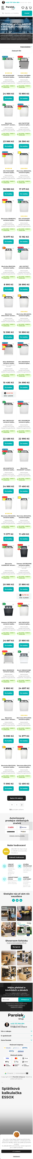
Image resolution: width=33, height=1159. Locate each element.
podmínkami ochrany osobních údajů (17, 1006)
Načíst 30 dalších (16, 798)
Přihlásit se (25, 999)
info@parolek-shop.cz (18, 1027)
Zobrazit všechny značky (17, 836)
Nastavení (16, 1156)
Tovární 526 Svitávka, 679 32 (16, 943)
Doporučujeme (25, 47)
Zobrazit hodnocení (16, 857)
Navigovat (16, 947)
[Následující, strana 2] (22, 805)
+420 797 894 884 (17, 1023)
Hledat (26, 13)
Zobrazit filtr (16, 51)
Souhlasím (17, 1151)
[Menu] (2, 7)
